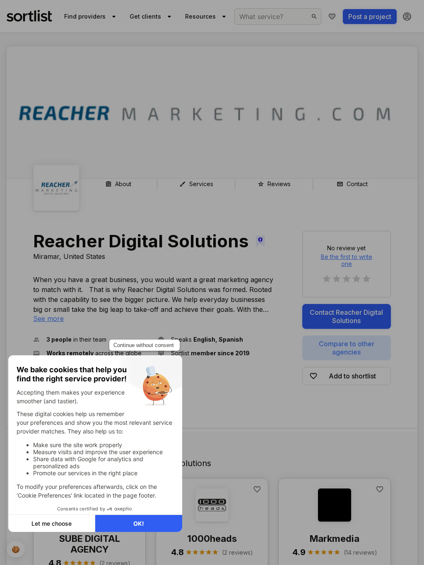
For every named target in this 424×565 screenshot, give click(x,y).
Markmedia (334, 538)
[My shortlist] (332, 16)
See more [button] (48, 318)
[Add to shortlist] (257, 489)
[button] (92, 339)
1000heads (212, 538)
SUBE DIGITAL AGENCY (89, 544)
